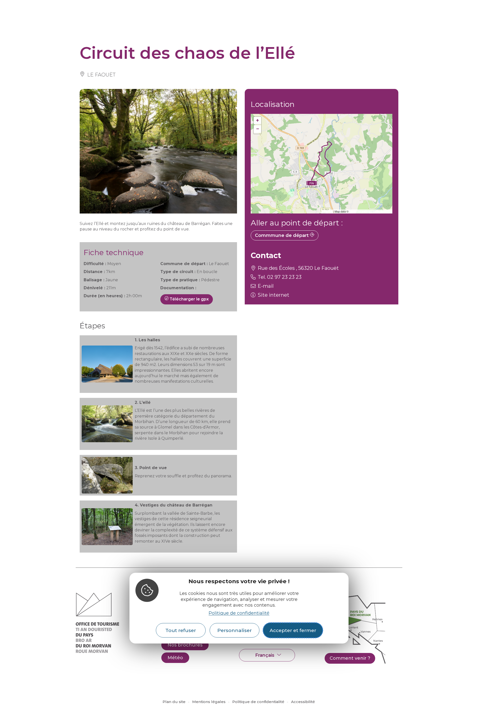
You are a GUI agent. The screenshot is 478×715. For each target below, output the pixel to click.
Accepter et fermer (293, 630)
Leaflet (327, 211)
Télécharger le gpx (189, 299)
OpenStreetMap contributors (370, 211)
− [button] (257, 129)
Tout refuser (180, 630)
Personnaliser (234, 630)
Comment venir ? (350, 658)
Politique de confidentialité (239, 613)
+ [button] (257, 120)
